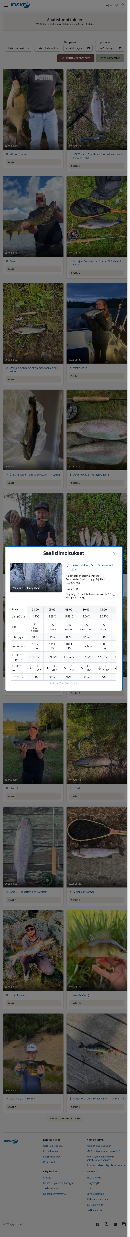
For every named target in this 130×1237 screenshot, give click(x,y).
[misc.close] (114, 553)
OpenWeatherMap (69, 683)
